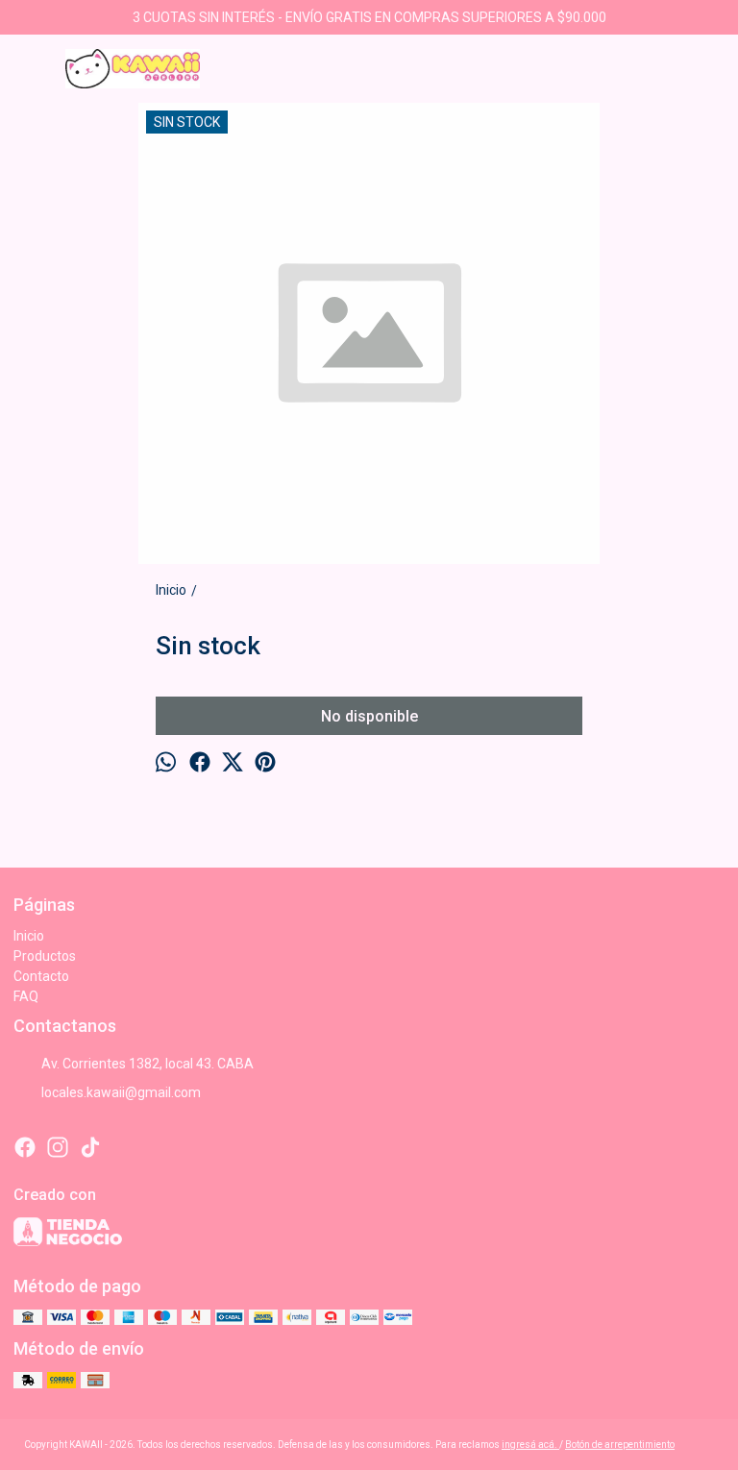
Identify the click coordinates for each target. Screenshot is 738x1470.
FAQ (25, 996)
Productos (44, 956)
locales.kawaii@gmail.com (121, 1092)
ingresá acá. (530, 1444)
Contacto (41, 976)
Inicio (28, 935)
